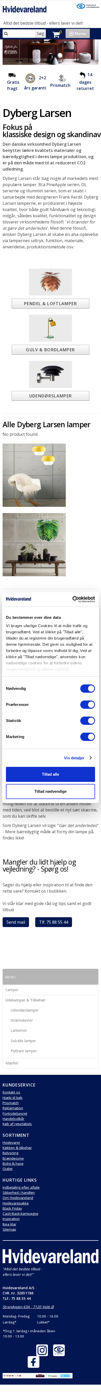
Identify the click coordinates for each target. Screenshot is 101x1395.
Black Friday (12, 1208)
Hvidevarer (11, 1142)
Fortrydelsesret (15, 1113)
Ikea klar (9, 1224)
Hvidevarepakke (16, 1203)
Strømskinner (22, 1020)
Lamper (11, 989)
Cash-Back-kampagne (20, 1213)
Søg (40, 33)
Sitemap (9, 1229)
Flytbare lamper (24, 1050)
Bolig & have (13, 1163)
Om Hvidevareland (18, 1197)
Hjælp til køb (13, 1097)
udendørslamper (50, 396)
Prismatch (60, 85)
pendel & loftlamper (50, 303)
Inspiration (11, 1218)
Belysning (10, 1153)
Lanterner (19, 1030)
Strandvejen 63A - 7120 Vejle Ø (28, 1307)
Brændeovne (13, 1158)
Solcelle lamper (23, 1040)
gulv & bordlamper (50, 350)
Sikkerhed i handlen (19, 1192)
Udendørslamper (25, 1010)
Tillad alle (50, 774)
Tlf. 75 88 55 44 (53, 922)
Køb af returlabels (17, 1123)
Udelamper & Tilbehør (25, 1000)
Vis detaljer (74, 758)
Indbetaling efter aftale (21, 1187)
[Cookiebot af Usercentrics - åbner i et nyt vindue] (72, 599)
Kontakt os (11, 1092)
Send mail (15, 922)
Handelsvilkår (13, 1118)
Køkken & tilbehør (17, 1147)
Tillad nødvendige (50, 791)
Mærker (12, 1063)
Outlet (7, 1168)
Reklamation (13, 1108)
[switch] (87, 704)
